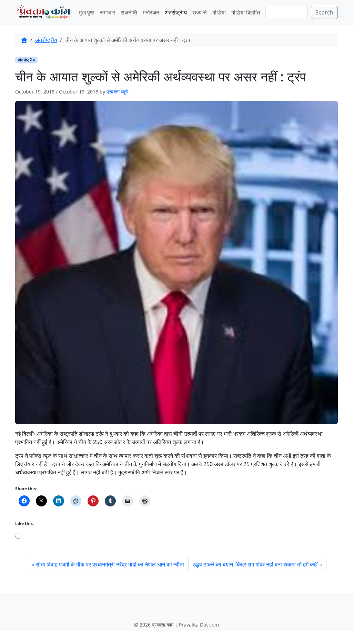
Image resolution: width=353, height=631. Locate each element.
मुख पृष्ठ (86, 12)
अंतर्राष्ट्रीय (176, 12)
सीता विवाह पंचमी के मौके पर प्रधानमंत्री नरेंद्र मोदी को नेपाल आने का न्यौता (110, 564)
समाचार (107, 12)
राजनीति (129, 12)
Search (324, 12)
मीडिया (219, 12)
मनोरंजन (151, 12)
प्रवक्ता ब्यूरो (117, 91)
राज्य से (199, 12)
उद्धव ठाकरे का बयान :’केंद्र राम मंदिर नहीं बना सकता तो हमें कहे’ (255, 564)
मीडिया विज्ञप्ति (245, 12)
